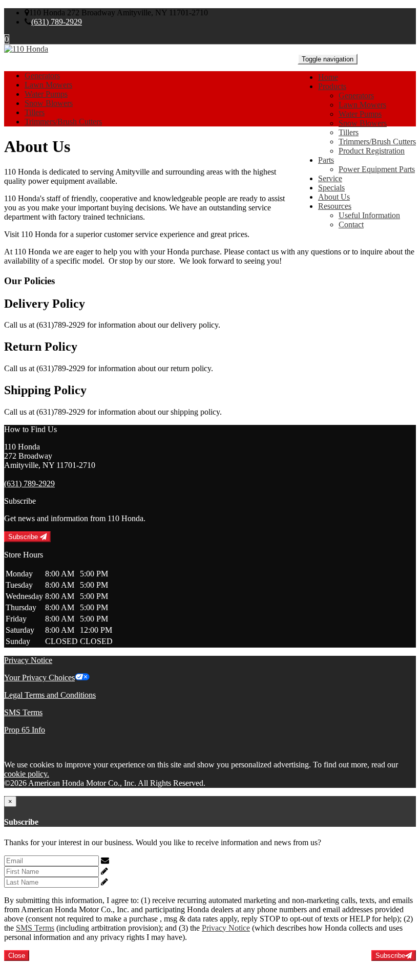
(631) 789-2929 (56, 21)
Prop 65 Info (24, 729)
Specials (331, 187)
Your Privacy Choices (39, 677)
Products (332, 86)
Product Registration (372, 150)
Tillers (349, 132)
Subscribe (24, 537)
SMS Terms (23, 712)
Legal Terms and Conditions (50, 695)
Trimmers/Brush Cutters (377, 141)
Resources (334, 206)
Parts (326, 160)
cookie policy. (26, 773)
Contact (351, 224)
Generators (356, 95)
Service (330, 178)
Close (16, 955)
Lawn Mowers (362, 104)
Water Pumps (360, 114)
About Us (334, 196)
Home (328, 77)
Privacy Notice (28, 660)
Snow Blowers (363, 123)
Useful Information (369, 215)
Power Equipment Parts (377, 169)
